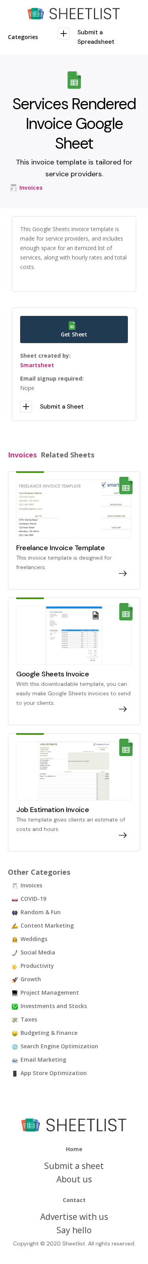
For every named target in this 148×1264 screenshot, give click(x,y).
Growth (31, 979)
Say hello (74, 1230)
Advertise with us (74, 1216)
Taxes (29, 1019)
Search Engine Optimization (59, 1046)
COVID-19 (33, 898)
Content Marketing (47, 925)
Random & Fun (41, 912)
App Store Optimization (54, 1073)
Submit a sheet (74, 1166)
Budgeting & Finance (49, 1032)
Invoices (31, 885)
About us (74, 1179)
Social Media (38, 952)
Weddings (34, 939)
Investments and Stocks (54, 1006)
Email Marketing (43, 1059)
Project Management (50, 992)
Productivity (37, 965)
